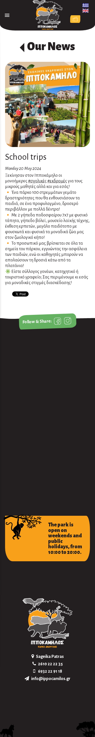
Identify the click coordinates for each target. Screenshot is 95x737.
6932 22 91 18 (50, 671)
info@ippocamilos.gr (50, 678)
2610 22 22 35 (50, 664)
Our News (51, 46)
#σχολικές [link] (37, 181)
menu (7, 15)
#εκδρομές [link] (57, 181)
